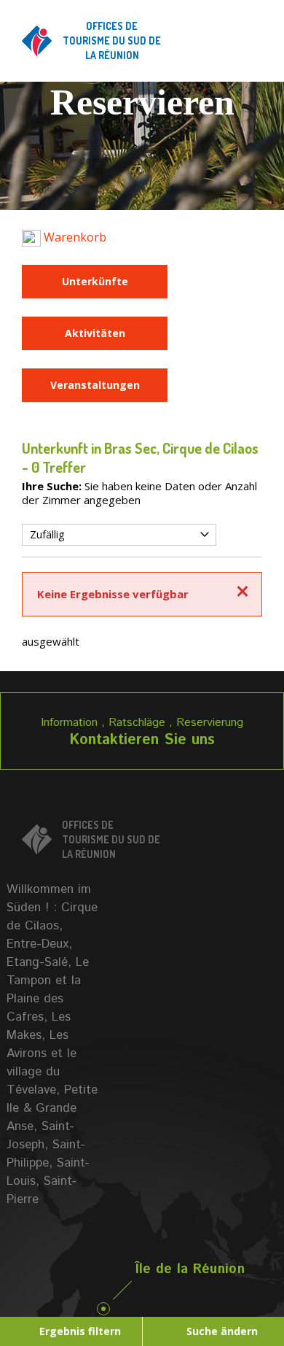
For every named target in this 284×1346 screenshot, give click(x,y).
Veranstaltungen (95, 385)
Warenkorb (73, 237)
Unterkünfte (95, 281)
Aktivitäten (95, 333)
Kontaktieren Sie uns (142, 740)
